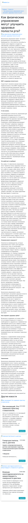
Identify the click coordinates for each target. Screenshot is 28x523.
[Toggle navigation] (23, 2)
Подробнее (22, 431)
